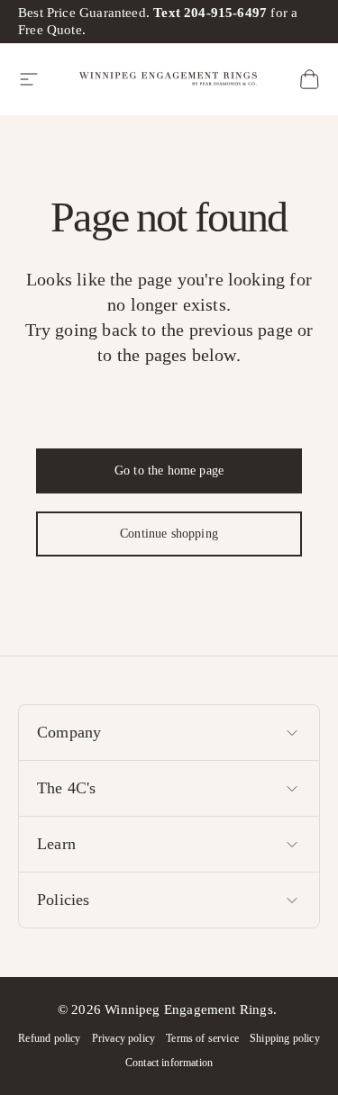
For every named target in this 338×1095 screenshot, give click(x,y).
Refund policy (49, 1038)
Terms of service (202, 1038)
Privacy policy (124, 1038)
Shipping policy (285, 1038)
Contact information (169, 1062)
